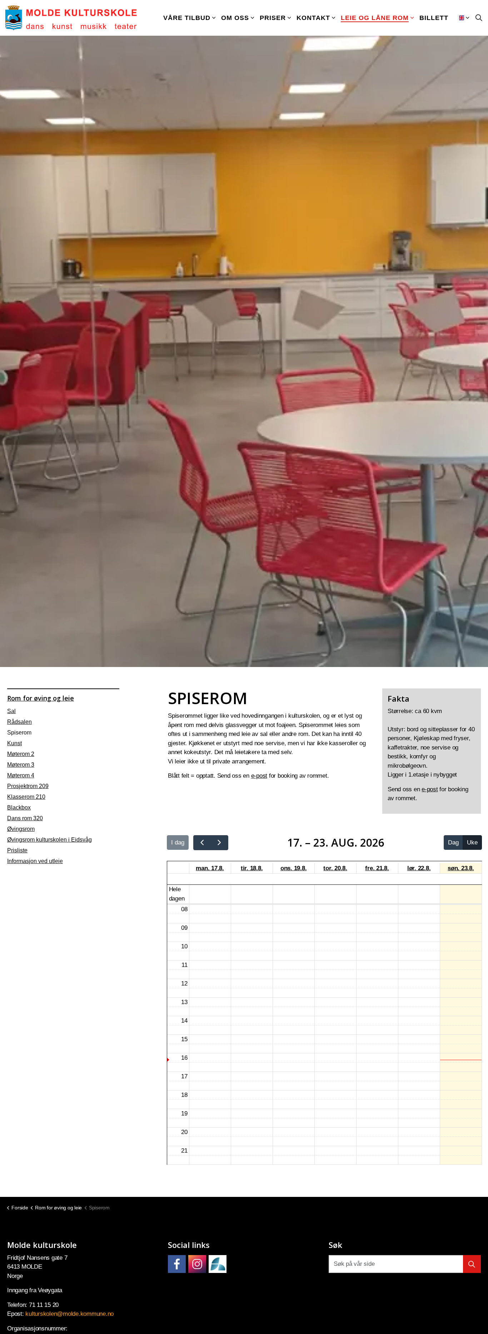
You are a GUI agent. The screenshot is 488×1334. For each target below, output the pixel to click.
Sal (11, 711)
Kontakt (313, 17)
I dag (177, 842)
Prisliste (17, 850)
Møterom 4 (20, 775)
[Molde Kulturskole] (71, 17)
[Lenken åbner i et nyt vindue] (177, 1264)
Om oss (235, 17)
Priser (273, 17)
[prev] (202, 842)
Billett (433, 17)
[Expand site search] (479, 18)
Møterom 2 (20, 754)
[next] (219, 842)
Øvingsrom (21, 829)
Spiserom (19, 732)
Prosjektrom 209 (28, 786)
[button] (472, 1264)
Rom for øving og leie (40, 698)
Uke (472, 842)
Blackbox (19, 807)
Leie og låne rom (375, 17)
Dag (453, 842)
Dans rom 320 (25, 818)
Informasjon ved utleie (35, 861)
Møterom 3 (20, 765)
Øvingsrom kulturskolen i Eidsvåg (49, 840)
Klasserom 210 (26, 797)
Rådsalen (19, 722)
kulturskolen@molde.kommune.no (69, 1313)
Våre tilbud (186, 17)
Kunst (14, 743)
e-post (259, 775)
